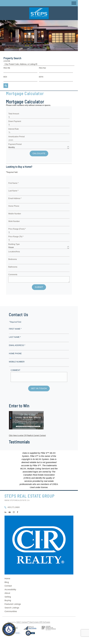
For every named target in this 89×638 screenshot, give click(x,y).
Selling (8, 597)
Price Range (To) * (15, 237)
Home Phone (13, 206)
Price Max (42, 68)
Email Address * (14, 198)
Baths (41, 77)
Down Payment (14, 121)
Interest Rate (13, 129)
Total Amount (13, 114)
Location (6, 61)
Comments (12, 274)
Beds (5, 77)
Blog (7, 582)
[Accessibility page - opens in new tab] (30, 634)
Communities (11, 611)
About (7, 593)
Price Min (6, 68)
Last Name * (13, 191)
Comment (15, 370)
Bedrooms (12, 259)
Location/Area (14, 252)
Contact (8, 586)
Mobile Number (14, 214)
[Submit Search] (5, 85)
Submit (39, 287)
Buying (8, 600)
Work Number (14, 221)
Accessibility (10, 589)
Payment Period (15, 144)
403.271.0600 (14, 507)
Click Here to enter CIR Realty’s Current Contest (27, 435)
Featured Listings (13, 604)
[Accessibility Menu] (9, 629)
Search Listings (12, 608)
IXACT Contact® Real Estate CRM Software (33, 622)
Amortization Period (16, 137)
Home (7, 578)
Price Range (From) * (17, 229)
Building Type (14, 244)
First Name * (13, 183)
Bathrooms (12, 267)
